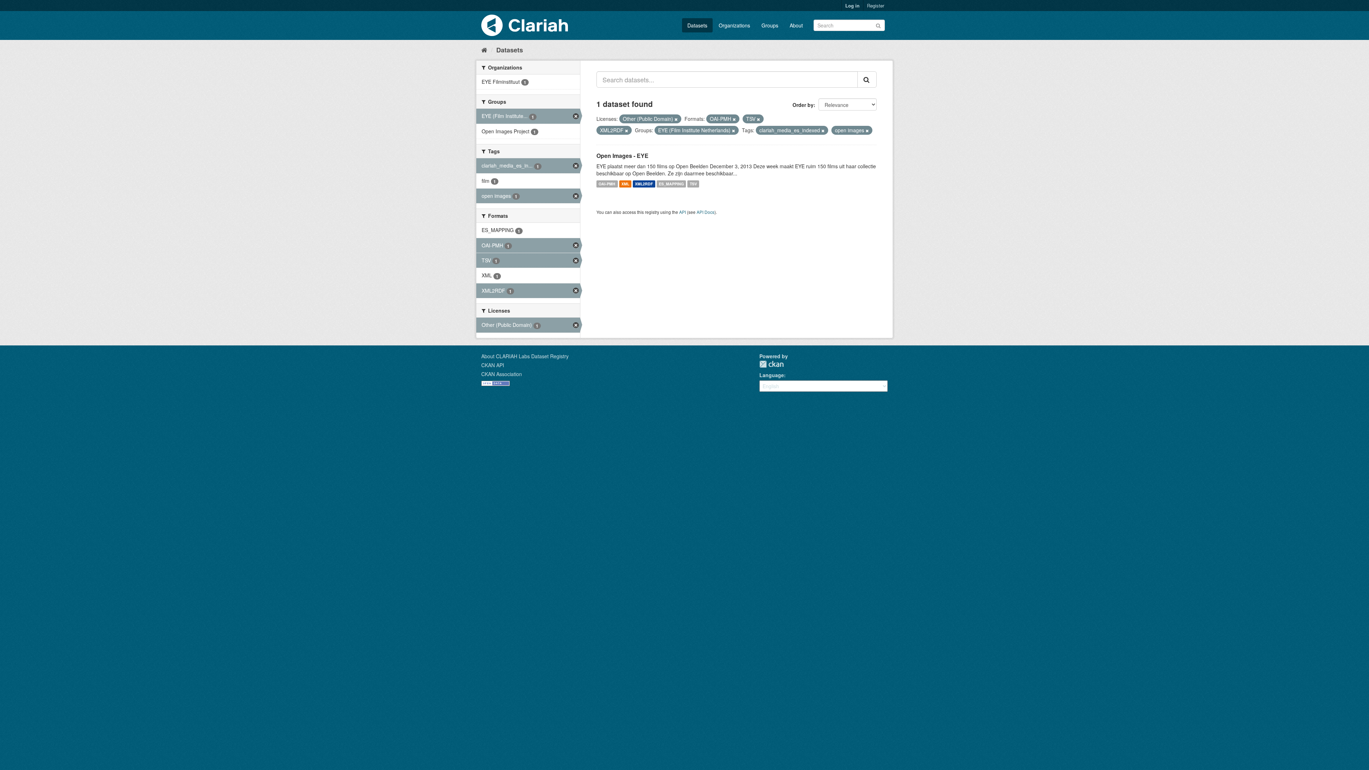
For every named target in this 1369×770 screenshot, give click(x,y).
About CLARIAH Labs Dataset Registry (525, 356)
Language (771, 375)
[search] (867, 79)
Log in (852, 5)
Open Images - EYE (622, 156)
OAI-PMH (607, 183)
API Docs (705, 212)
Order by (803, 104)
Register (875, 5)
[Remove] (676, 119)
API (682, 212)
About (796, 25)
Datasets (697, 25)
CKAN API (492, 365)
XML (625, 183)
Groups (770, 25)
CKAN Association (501, 374)
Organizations (734, 25)
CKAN (771, 364)
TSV (693, 183)
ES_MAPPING (671, 183)
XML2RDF (644, 183)
